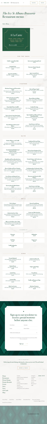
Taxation (18, 385)
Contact (18, 382)
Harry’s (32, 382)
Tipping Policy (20, 386)
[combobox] (17, 3)
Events (4, 384)
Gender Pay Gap (20, 379)
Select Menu (5, 24)
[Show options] (36, 332)
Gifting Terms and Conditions (23, 388)
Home (4, 376)
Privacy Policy (4, 399)
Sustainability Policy (26, 399)
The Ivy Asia (33, 380)
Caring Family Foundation (22, 383)
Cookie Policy (11, 399)
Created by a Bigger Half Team (39, 401)
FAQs (18, 380)
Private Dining (6, 380)
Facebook (33, 377)
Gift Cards (5, 390)
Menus (34, 2)
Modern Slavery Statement (22, 377)
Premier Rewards (7, 382)
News (3, 388)
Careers (18, 375)
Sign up (21, 343)
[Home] (6, 2)
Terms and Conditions (36, 399)
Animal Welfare (18, 399)
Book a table (23, 367)
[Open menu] (1, 3)
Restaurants (5, 378)
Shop (3, 392)
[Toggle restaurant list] (23, 2)
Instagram (33, 375)
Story (4, 386)
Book (42, 2)
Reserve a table (13, 45)
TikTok (32, 379)
